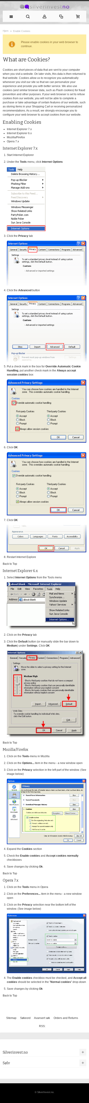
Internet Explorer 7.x (19, 129)
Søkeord (25, 1018)
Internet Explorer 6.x (19, 133)
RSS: (42, 1026)
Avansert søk (42, 1018)
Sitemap (11, 1018)
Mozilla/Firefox (16, 137)
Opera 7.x (13, 141)
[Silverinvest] (44, 7)
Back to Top (10, 563)
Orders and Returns (66, 1018)
